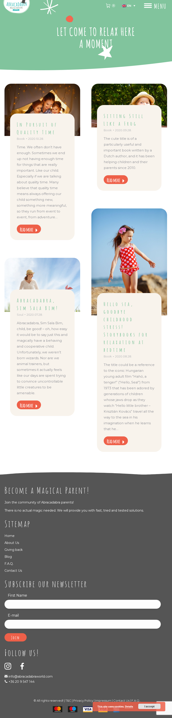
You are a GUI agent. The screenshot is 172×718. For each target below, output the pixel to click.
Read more (26, 229)
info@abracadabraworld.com (30, 676)
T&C (68, 700)
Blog (8, 557)
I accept (149, 706)
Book (21, 138)
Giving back (13, 550)
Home (9, 536)
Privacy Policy (83, 700)
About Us (11, 543)
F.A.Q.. (136, 700)
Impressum (103, 700)
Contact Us (13, 571)
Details (129, 706)
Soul (20, 314)
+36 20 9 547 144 (21, 682)
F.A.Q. (8, 564)
